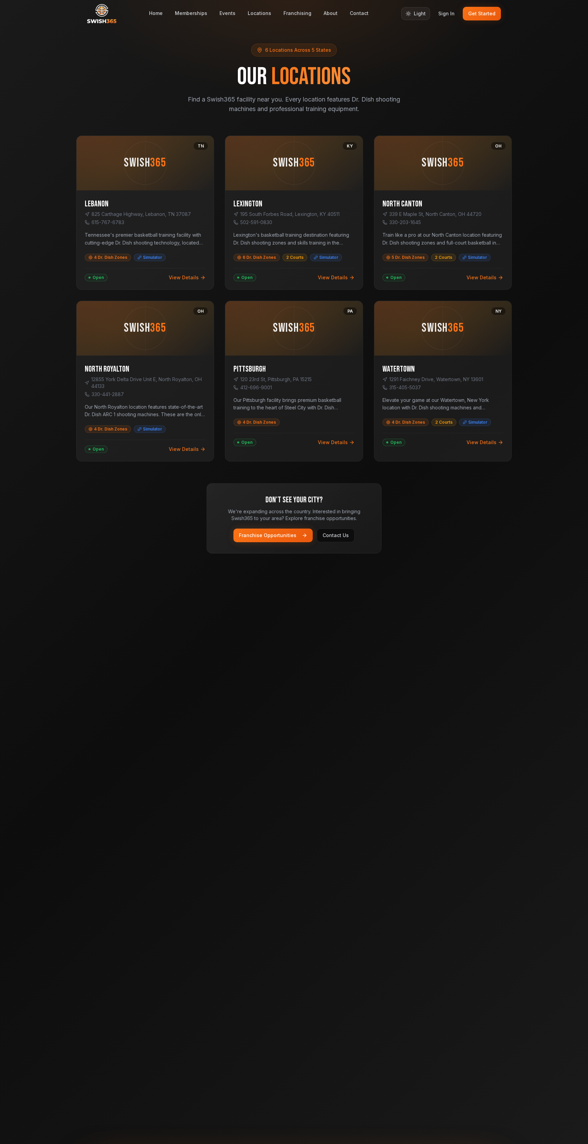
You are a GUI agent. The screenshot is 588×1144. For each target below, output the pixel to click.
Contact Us (336, 535)
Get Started (481, 13)
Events (227, 13)
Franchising (297, 13)
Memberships (191, 13)
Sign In (446, 13)
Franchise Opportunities (267, 535)
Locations (259, 13)
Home (156, 13)
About (331, 13)
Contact (359, 13)
